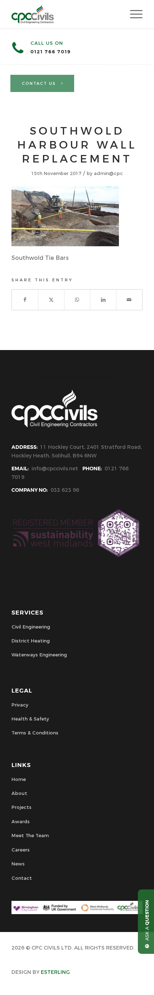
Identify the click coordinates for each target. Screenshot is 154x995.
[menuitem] (133, 14)
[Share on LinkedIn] (103, 300)
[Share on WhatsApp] (77, 300)
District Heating (30, 641)
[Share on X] (51, 300)
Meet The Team (30, 835)
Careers (20, 850)
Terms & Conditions (34, 733)
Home (18, 779)
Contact (21, 878)
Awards (20, 821)
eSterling (55, 972)
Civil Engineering (30, 627)
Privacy (19, 705)
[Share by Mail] (129, 300)
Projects (21, 807)
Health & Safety (30, 719)
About (19, 793)
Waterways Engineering (39, 654)
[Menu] (133, 14)
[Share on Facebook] (25, 300)
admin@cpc (108, 173)
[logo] (63, 14)
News (18, 864)
